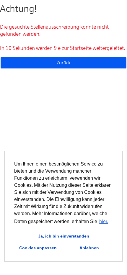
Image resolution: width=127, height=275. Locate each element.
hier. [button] (103, 221)
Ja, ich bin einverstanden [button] (63, 236)
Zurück (64, 62)
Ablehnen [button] (89, 247)
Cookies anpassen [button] (38, 247)
